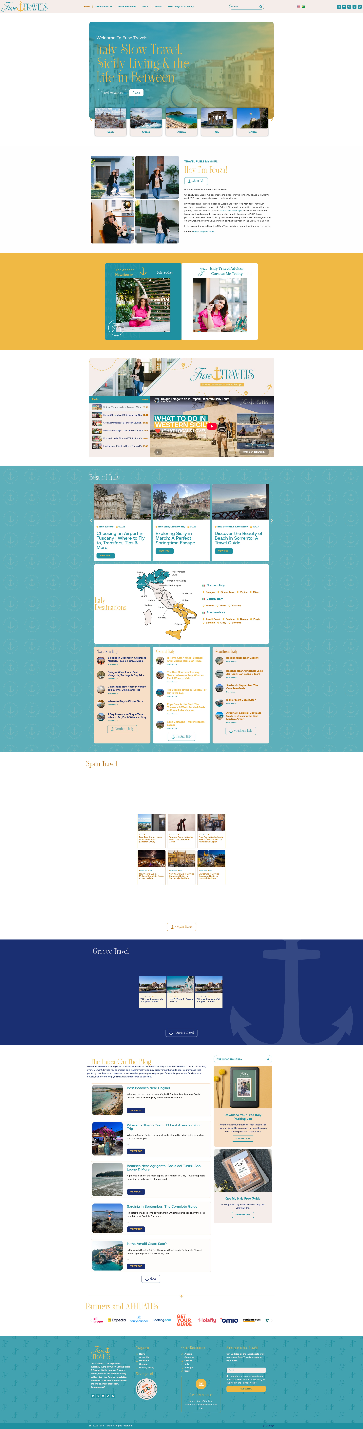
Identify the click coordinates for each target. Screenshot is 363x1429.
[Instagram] (339, 7)
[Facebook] (349, 7)
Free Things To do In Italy (181, 7)
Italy (217, 132)
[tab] (119, 407)
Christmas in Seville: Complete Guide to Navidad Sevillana (239, 902)
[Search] (261, 6)
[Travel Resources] (201, 1384)
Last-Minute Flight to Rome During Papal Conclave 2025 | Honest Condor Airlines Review (122, 446)
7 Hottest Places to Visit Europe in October (122, 1010)
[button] (91, 119)
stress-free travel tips (231, 211)
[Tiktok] (354, 7)
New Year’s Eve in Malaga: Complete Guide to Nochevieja (118, 902)
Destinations (101, 7)
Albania (181, 132)
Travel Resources (127, 7)
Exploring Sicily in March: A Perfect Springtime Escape (175, 538)
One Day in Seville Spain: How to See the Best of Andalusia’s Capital (244, 825)
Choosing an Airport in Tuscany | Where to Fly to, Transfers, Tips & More (121, 540)
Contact (158, 7)
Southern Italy (178, 527)
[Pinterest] (360, 7)
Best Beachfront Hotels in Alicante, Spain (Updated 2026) (116, 825)
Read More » (113, 664)
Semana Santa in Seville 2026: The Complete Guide (180, 825)
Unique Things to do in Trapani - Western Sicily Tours (122, 407)
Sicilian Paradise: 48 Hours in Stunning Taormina (122, 423)
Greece (146, 132)
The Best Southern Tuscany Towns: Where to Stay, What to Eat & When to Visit (185, 675)
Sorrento (227, 527)
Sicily (166, 527)
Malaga (99, 890)
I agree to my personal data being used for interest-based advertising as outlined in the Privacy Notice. (245, 1379)
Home (87, 7)
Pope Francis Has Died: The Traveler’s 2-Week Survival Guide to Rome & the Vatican (186, 707)
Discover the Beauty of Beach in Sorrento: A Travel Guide (238, 538)
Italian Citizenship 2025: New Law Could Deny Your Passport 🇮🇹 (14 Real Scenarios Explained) (122, 415)
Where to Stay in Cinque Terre (125, 701)
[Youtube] (344, 7)
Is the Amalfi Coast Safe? (241, 700)
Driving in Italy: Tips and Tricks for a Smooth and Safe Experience (122, 438)
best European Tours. (204, 232)
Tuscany (109, 527)
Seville (161, 813)
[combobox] (244, 6)
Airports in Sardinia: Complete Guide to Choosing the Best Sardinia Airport (243, 716)
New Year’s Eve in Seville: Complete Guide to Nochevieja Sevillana (181, 902)
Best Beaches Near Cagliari (242, 658)
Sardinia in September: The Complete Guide (162, 1206)
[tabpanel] (212, 426)
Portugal (252, 132)
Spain (110, 132)
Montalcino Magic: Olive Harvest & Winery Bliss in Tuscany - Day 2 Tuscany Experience (123, 431)
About (145, 7)
